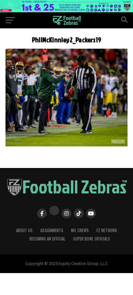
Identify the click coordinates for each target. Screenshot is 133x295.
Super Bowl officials (91, 239)
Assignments (51, 230)
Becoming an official (47, 239)
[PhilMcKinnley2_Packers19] (66, 145)
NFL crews (80, 230)
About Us (24, 230)
